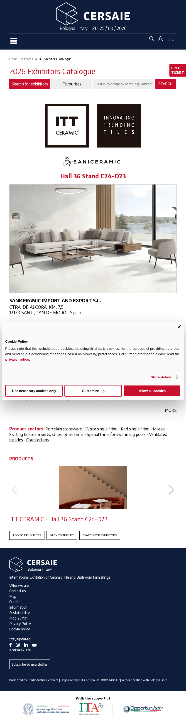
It (169, 39)
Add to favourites (27, 535)
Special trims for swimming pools (116, 434)
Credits (14, 602)
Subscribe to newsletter (29, 664)
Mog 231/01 (18, 618)
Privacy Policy (20, 623)
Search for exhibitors (100, 535)
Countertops (37, 439)
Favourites (71, 84)
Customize (90, 391)
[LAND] (93, 487)
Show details (161, 377)
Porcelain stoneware (64, 428)
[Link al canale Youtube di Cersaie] (36, 644)
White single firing (101, 428)
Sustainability (19, 612)
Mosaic (159, 428)
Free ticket (177, 70)
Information (18, 607)
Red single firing (135, 428)
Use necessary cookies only (34, 391)
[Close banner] (179, 326)
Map (12, 596)
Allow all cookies (152, 391)
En (174, 39)
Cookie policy (19, 629)
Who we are (19, 585)
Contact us (17, 591)
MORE (171, 410)
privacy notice (17, 359)
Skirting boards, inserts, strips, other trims (46, 434)
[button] (171, 490)
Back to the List (62, 535)
